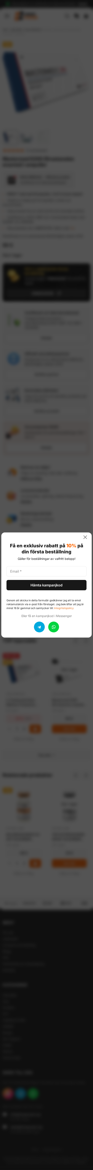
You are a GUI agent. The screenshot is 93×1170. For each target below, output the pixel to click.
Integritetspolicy (64, 608)
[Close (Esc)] (87, 537)
